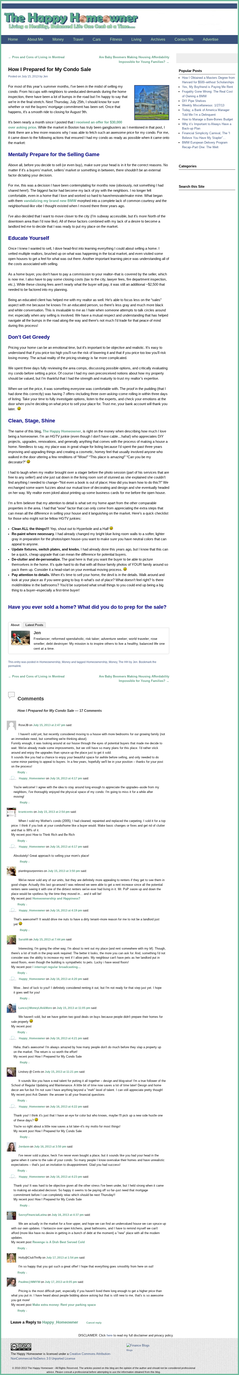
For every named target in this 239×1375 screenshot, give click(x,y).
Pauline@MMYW (29, 1281)
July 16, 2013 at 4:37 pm (68, 1214)
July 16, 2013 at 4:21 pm (66, 1038)
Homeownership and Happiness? (56, 898)
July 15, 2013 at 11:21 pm (61, 1071)
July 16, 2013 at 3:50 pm (50, 1146)
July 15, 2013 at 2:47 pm (49, 725)
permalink (14, 665)
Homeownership (49, 661)
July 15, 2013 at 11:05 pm (73, 1007)
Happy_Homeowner (32, 778)
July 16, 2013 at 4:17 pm (66, 778)
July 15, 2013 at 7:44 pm (49, 939)
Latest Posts (34, 625)
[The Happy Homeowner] (119, 18)
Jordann (23, 1146)
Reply (22, 772)
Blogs (130, 1350)
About (15, 625)
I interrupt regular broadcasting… (56, 967)
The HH (123, 661)
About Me (35, 39)
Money (58, 39)
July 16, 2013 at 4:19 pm (66, 910)
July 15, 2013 (30, 76)
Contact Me (184, 39)
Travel (78, 39)
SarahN (23, 939)
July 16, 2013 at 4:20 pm (66, 978)
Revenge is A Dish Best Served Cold (58, 1242)
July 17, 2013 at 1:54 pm (62, 1257)
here (109, 1335)
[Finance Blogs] (138, 1345)
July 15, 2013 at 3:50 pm (64, 870)
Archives (158, 39)
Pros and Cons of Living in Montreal (36, 57)
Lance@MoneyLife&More (35, 1007)
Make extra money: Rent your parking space (64, 1305)
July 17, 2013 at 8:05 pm (61, 1281)
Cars (97, 39)
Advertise (210, 39)
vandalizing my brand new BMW (50, 201)
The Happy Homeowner (62, 431)
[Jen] (20, 639)
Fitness (116, 39)
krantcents (25, 811)
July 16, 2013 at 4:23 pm (66, 1176)
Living (136, 39)
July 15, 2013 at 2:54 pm (54, 811)
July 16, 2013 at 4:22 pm (66, 1106)
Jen (45, 76)
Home (13, 39)
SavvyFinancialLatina (32, 1214)
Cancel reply (94, 1322)
